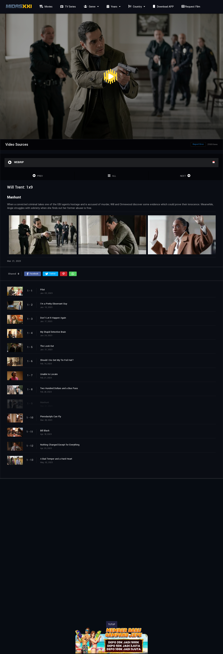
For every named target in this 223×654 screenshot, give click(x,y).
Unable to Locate (49, 374)
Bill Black (44, 430)
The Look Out (47, 346)
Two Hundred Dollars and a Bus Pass (59, 388)
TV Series (70, 7)
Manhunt (44, 402)
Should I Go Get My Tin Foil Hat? (57, 360)
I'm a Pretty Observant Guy (53, 303)
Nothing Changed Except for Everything (59, 444)
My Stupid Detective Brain (53, 332)
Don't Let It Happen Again (53, 317)
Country (137, 7)
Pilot (42, 289)
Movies (48, 7)
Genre (91, 7)
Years (113, 7)
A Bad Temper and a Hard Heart (56, 458)
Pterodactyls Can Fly (50, 416)
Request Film (192, 7)
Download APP (165, 7)
